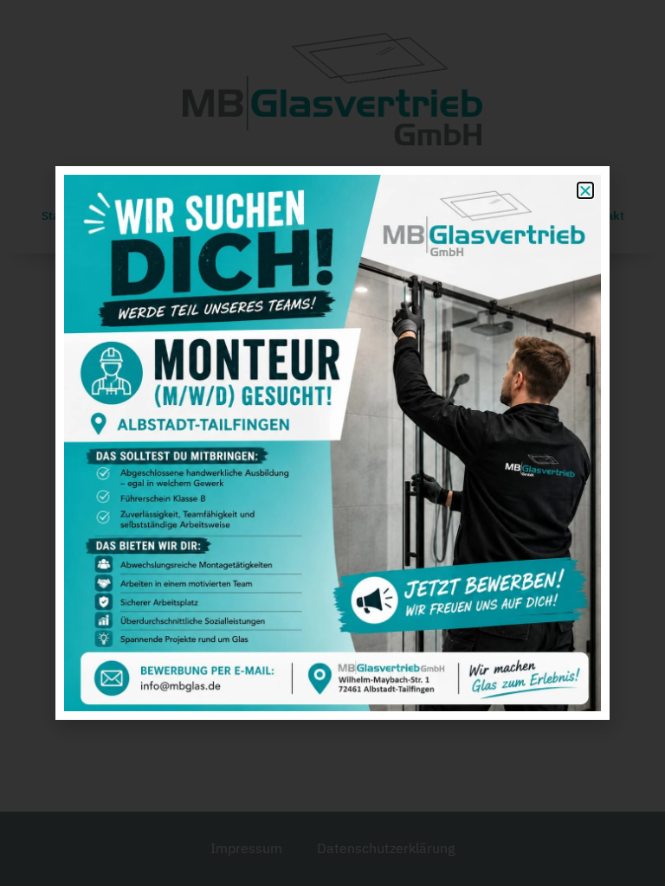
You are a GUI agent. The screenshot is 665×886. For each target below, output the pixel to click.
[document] (332, 443)
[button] (585, 190)
